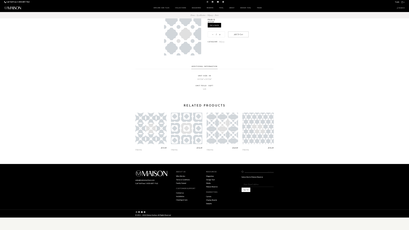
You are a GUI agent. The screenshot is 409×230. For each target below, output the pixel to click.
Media (208, 183)
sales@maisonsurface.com (145, 180)
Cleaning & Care (181, 200)
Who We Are (180, 176)
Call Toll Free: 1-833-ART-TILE (18, 2)
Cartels (208, 196)
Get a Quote (214, 25)
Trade (397, 2)
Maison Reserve (212, 187)
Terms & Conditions (183, 180)
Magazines (210, 176)
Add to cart (238, 34)
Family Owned (181, 183)
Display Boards (211, 200)
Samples (209, 203)
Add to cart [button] (151, 130)
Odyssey (221, 41)
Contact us (180, 193)
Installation (180, 196)
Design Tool (210, 180)
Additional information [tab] (204, 66)
